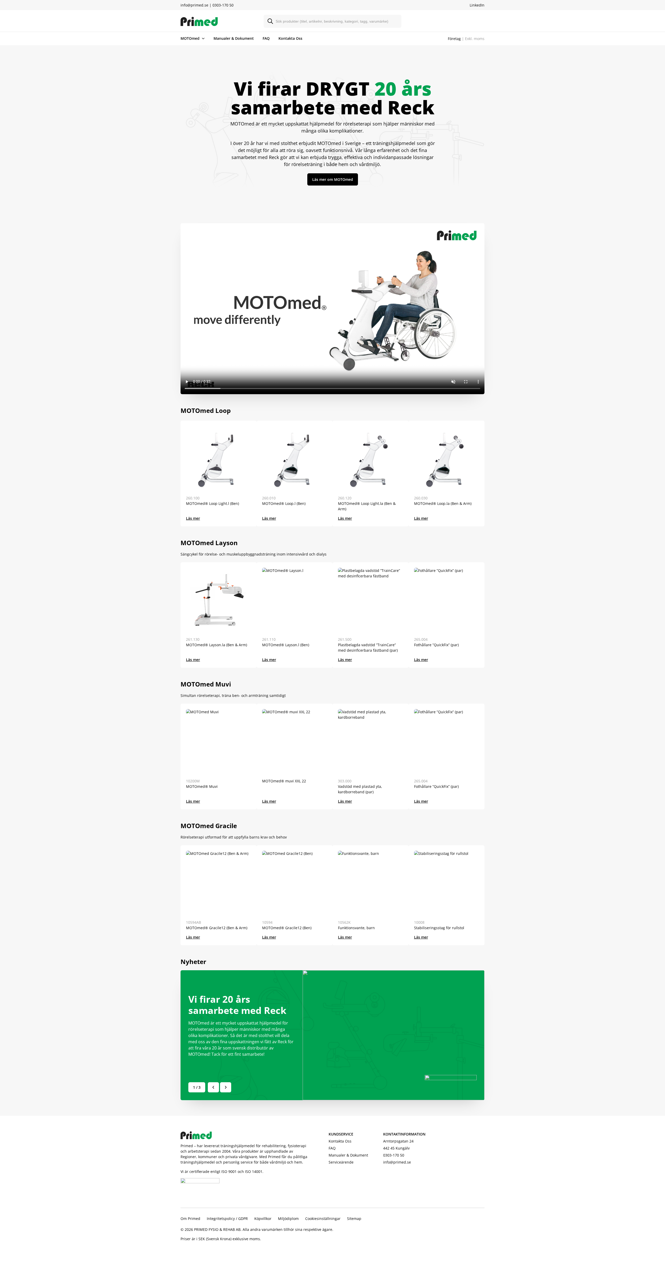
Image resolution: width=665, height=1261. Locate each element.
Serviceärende (341, 1162)
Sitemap (354, 1218)
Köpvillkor (262, 1218)
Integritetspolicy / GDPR (227, 1218)
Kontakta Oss (290, 38)
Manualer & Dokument (234, 38)
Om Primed (190, 1218)
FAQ (266, 38)
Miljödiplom (288, 1218)
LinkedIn (477, 5)
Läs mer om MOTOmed (332, 179)
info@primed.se (194, 5)
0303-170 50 (223, 5)
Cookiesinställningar (323, 1218)
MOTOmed (190, 38)
